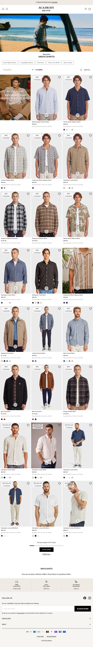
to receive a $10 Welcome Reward (47, 2)
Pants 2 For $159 (53, 62)
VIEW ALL (46, 554)
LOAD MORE (46, 549)
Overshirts (40, 62)
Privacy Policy (20, 613)
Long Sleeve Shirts (26, 62)
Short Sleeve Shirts (10, 62)
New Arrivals (68, 62)
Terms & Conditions (51, 636)
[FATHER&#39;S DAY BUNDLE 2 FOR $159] (15, 97)
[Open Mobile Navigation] (4, 9)
